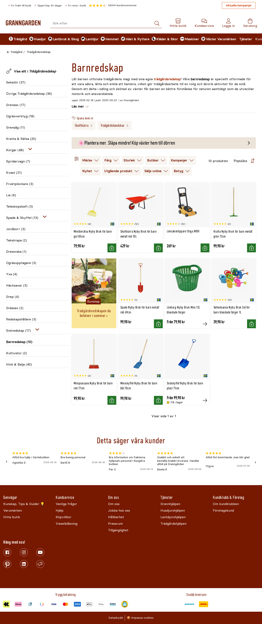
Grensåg (15, 127)
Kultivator (16, 353)
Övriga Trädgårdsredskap (29, 94)
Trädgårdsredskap (39, 52)
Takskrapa (16, 240)
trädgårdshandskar (112, 125)
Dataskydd (115, 617)
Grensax (15, 105)
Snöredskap (18, 331)
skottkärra (81, 125)
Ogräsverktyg (20, 116)
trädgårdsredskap (167, 79)
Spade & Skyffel (22, 218)
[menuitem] (15, 39)
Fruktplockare (19, 184)
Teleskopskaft (19, 206)
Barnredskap (19, 342)
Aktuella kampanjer (239, 5)
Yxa (11, 274)
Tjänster (245, 39)
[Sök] (156, 23)
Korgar (15, 150)
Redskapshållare (21, 319)
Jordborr (15, 229)
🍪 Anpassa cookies (140, 617)
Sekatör (15, 82)
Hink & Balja (19, 364)
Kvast (14, 173)
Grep (12, 297)
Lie (11, 195)
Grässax (14, 308)
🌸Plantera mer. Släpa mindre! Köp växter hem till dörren (126, 143)
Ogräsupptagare (21, 263)
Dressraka (16, 252)
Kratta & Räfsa (21, 139)
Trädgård (16, 52)
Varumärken (226, 39)
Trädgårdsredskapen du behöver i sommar (94, 313)
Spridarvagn (18, 161)
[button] (113, 5)
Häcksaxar (16, 285)
